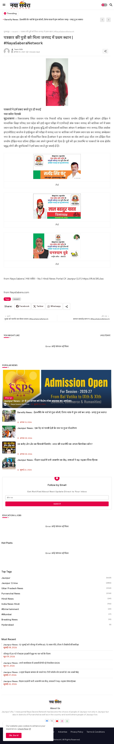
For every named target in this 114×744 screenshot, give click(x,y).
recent (15, 31)
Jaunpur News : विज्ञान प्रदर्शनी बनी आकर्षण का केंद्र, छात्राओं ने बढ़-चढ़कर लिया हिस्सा (57, 460)
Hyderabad (56, 624)
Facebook (24, 306)
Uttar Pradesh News (56, 588)
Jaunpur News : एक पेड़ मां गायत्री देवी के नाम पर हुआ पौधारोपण (31, 19)
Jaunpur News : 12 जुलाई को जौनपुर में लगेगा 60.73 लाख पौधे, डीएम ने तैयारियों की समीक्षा (41, 644)
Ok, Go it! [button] (14, 735)
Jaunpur (56, 578)
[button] (104, 4)
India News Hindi (56, 604)
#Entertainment (56, 609)
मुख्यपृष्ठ (7, 31)
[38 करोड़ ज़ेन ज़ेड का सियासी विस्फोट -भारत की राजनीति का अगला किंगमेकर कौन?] (9, 447)
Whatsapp (56, 306)
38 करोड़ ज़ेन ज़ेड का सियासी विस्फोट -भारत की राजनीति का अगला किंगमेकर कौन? (54, 444)
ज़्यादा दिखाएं (105, 335)
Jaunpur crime (56, 583)
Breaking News (56, 619)
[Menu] (4, 5)
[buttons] (47, 721)
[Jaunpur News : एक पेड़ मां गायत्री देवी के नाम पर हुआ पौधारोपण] (9, 432)
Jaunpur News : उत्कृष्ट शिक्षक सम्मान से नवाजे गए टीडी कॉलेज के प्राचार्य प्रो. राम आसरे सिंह (41, 672)
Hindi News (56, 598)
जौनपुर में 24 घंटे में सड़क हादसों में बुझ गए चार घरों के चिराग (26, 653)
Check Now (23, 728)
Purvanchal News (56, 593)
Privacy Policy (77, 731)
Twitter (40, 306)
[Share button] (66, 306)
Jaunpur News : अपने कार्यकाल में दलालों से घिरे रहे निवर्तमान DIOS (31, 663)
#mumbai (56, 614)
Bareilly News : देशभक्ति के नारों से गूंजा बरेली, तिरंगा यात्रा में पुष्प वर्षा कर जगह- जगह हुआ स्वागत (62, 412)
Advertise (62, 731)
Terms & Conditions (96, 731)
